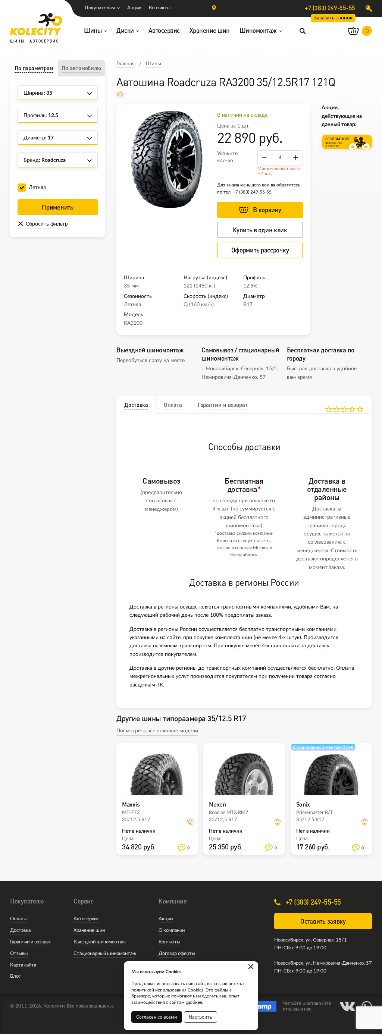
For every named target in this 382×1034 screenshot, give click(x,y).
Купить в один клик (260, 230)
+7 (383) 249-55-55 (330, 8)
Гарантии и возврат (30, 942)
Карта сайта (23, 965)
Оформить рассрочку (260, 250)
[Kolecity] (36, 24)
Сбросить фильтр (47, 224)
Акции (134, 8)
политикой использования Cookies (167, 990)
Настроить (200, 1017)
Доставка (20, 930)
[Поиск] (303, 31)
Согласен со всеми (156, 1017)
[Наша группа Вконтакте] (347, 1006)
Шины (153, 63)
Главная (125, 63)
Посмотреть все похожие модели (157, 730)
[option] (166, 159)
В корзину (267, 210)
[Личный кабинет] (369, 8)
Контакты (159, 8)
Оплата (18, 919)
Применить (57, 207)
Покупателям (100, 8)
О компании (172, 930)
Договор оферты (177, 953)
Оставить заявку (323, 921)
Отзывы (19, 953)
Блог (15, 976)
